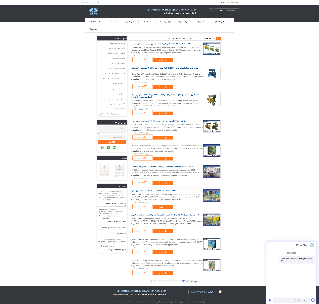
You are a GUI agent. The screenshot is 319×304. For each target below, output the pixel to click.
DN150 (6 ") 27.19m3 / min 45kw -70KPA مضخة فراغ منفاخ (153, 191)
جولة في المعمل (165, 21)
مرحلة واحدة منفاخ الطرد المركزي (113, 73)
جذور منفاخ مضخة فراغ (117, 68)
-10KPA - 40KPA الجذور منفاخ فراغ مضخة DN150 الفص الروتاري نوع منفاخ (159, 121)
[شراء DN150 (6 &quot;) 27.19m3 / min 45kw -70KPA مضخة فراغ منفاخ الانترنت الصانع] (212, 195)
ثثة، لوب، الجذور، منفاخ (117, 43)
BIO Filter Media (119, 109)
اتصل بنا (201, 21)
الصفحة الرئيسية (94, 21)
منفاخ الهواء (121, 94)
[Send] (270, 300)
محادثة (161, 60)
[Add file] (313, 300)
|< (192, 282)
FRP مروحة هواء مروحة (116, 104)
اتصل (110, 142)
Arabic (235, 2)
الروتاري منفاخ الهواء (118, 63)
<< (188, 282)
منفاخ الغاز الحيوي (119, 83)
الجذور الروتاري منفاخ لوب (116, 53)
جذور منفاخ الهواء (119, 58)
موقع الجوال (202, 302)
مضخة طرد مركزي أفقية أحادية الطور (112, 114)
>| (151, 282)
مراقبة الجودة (183, 21)
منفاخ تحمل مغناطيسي (117, 99)
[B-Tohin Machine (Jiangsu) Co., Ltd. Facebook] (220, 292)
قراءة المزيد (136, 53)
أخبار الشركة (93, 28)
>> (155, 282)
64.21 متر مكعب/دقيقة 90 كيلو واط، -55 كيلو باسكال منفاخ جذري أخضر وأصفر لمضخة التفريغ (165, 215)
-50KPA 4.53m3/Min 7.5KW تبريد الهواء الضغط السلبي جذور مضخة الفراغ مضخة (161, 44)
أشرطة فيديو (129, 21)
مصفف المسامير (119, 89)
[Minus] (269, 245)
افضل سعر (141, 59)
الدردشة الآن (224, 2)
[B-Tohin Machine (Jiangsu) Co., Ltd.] (93, 11)
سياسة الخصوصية (192, 302)
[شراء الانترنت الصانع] (212, 150)
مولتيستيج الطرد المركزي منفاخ (114, 78)
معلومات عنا (147, 21)
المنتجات (113, 21)
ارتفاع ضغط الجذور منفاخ (116, 48)
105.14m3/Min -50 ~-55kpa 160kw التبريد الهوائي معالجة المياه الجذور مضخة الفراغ (162, 166)
